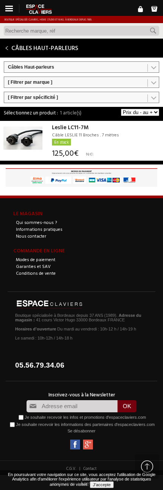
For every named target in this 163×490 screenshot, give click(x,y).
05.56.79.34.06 (39, 365)
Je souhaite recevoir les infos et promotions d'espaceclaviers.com (85, 417)
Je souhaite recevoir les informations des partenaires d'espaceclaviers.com (85, 424)
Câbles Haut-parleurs (31, 67)
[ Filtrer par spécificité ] (33, 97)
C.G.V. (71, 468)
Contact (90, 468)
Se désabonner (81, 431)
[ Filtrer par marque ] (30, 82)
